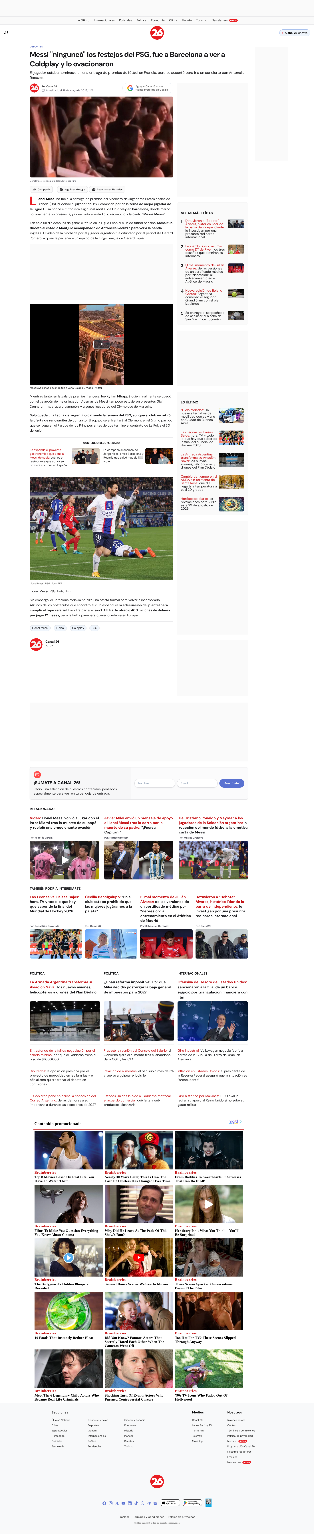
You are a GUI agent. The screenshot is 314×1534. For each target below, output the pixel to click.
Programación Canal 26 (241, 1446)
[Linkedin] (130, 1503)
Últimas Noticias (61, 1420)
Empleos (232, 1457)
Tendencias (94, 1446)
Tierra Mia (198, 1430)
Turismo (128, 1446)
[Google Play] (192, 1503)
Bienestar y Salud (98, 1420)
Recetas (129, 1441)
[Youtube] (123, 1503)
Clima (55, 1425)
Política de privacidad (240, 1435)
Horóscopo (58, 1435)
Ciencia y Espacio (134, 1420)
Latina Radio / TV (202, 1425)
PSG (94, 628)
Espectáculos (59, 1430)
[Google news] (155, 1503)
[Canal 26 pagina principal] (157, 39)
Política (37, 973)
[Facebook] (104, 1503)
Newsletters (238, 1462)
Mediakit (236, 1441)
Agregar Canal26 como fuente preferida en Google (152, 88)
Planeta (128, 1435)
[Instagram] (110, 1503)
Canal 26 (51, 86)
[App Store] (170, 1503)
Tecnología (58, 1446)
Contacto (232, 1425)
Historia (128, 1430)
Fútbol (60, 628)
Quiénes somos (236, 1420)
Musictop (197, 1441)
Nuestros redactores (239, 1451)
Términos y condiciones (241, 1430)
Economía (130, 1425)
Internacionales (192, 973)
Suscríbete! (231, 783)
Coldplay (78, 628)
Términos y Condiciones (148, 1517)
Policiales (57, 1441)
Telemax (197, 1435)
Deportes (36, 46)
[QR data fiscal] (209, 1506)
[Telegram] (149, 1503)
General (92, 1430)
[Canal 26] (157, 1482)
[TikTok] (136, 1503)
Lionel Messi (46, 199)
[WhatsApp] (142, 1503)
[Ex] (117, 1503)
